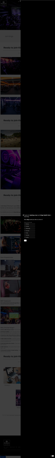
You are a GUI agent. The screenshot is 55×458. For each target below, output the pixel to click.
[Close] (20, 1)
